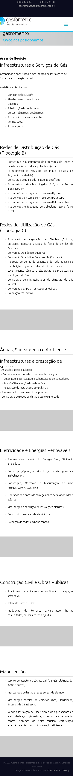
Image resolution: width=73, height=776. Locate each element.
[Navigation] (66, 24)
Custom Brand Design (58, 770)
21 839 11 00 (47, 2)
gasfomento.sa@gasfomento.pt (36, 5)
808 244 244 (24, 2)
